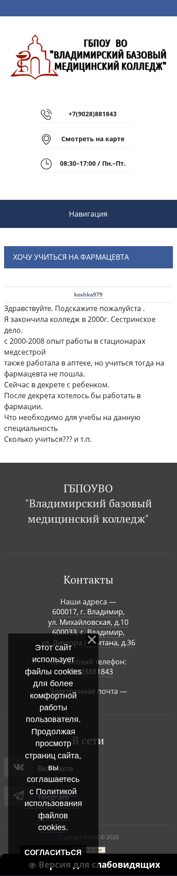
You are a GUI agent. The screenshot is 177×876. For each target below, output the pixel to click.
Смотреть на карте (92, 138)
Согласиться (53, 852)
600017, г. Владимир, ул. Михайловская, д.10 (88, 617)
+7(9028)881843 (93, 113)
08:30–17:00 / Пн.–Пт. (93, 163)
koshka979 (88, 294)
